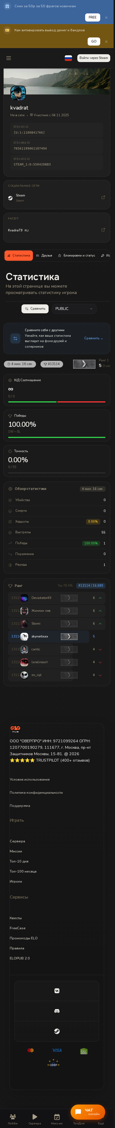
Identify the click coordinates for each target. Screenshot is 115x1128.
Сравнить (37, 309)
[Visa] (57, 1050)
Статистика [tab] (21, 255)
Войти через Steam (94, 58)
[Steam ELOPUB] (57, 1031)
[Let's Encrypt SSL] (83, 1050)
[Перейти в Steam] (103, 198)
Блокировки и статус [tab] (79, 255)
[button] (68, 58)
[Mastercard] (30, 1050)
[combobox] (74, 309)
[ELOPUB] (15, 728)
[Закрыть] (106, 18)
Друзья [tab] (46, 255)
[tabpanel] (56, 478)
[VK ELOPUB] (57, 991)
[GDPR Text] (57, 1063)
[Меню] (8, 58)
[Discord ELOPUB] (57, 1011)
